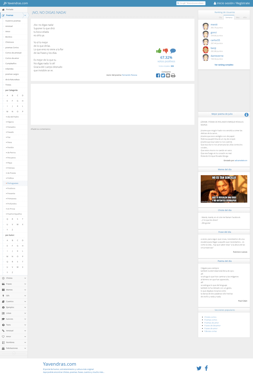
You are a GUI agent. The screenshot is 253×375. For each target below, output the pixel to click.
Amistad (9, 26)
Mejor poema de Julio (222, 113)
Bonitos (8, 36)
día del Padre (13, 116)
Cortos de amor (12, 58)
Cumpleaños (10, 63)
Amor (7, 31)
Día (220, 17)
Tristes (8, 84)
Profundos (12, 203)
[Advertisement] (112, 104)
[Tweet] (163, 76)
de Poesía (11, 173)
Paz (8, 137)
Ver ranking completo (224, 64)
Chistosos (9, 42)
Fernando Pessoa (129, 75)
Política (10, 178)
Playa (9, 162)
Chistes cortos (210, 317)
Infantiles (9, 68)
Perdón (10, 147)
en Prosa (11, 208)
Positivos (11, 188)
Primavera (11, 198)
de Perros (11, 152)
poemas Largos (12, 74)
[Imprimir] (173, 76)
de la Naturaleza (12, 79)
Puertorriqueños (14, 214)
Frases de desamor (212, 325)
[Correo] (168, 76)
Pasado (10, 132)
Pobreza (10, 168)
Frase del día (224, 232)
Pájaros (10, 122)
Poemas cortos (210, 319)
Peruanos (11, 157)
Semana (228, 17)
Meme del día (224, 169)
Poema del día (225, 261)
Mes (238, 17)
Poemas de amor (211, 322)
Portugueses (12, 183)
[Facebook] (158, 76)
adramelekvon (241, 160)
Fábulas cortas (210, 331)
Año (245, 17)
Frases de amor (211, 328)
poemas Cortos (12, 47)
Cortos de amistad (13, 52)
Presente (11, 193)
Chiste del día (224, 210)
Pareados (11, 127)
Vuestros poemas (13, 20)
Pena (9, 142)
